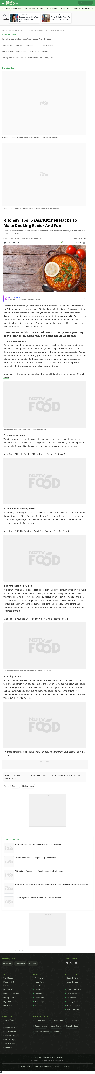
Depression (7, 990)
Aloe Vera (39, 978)
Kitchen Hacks (28, 786)
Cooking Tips (20, 963)
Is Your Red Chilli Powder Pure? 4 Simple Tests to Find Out (41, 619)
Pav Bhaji (56, 1032)
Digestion (7, 1002)
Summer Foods (9, 1024)
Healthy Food (8, 998)
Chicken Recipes (41, 1020)
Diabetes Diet (8, 982)
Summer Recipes (9, 1020)
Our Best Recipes (11, 840)
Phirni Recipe (8, 1047)
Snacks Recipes (73, 1009)
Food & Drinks (65, 8)
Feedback (47, 1066)
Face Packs (39, 998)
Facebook (59, 775)
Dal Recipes (71, 998)
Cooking (15, 786)
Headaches (7, 1005)
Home (4, 30)
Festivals (76, 8)
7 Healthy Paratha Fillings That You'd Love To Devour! (40, 454)
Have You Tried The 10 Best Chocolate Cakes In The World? (38, 844)
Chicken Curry (57, 1020)
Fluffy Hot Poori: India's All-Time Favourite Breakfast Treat (41, 531)
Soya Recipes (72, 994)
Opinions (40, 8)
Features (6, 8)
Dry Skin (38, 990)
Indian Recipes (40, 1016)
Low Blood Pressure (11, 994)
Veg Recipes (71, 974)
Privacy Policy (26, 1066)
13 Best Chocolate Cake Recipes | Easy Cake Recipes (36, 858)
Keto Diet (6, 986)
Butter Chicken (56, 1026)
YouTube (12, 778)
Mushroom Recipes (74, 990)
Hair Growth (39, 986)
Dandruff (38, 994)
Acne (37, 1005)
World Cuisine (52, 8)
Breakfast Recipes (42, 1032)
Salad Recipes (72, 982)
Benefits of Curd (9, 1032)
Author (57, 1066)
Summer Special (10, 1016)
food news (21, 775)
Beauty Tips (39, 1002)
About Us (37, 1066)
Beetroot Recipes (73, 1005)
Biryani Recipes (41, 1026)
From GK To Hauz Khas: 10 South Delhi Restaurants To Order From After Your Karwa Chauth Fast (51, 884)
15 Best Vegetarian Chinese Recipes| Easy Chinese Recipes (38, 898)
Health (5, 974)
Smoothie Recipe (10, 1043)
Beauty (37, 974)
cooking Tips (30, 8)
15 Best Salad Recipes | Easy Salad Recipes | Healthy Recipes (39, 871)
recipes (42, 775)
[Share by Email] (79, 243)
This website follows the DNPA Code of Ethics (47, 1057)
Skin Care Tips (9, 1036)
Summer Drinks (9, 1028)
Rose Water (39, 982)
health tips (30, 775)
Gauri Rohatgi (15, 238)
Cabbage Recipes (74, 1002)
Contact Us (66, 1066)
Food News (17, 8)
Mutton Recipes (73, 1020)
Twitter (79, 775)
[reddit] (18, 243)
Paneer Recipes (73, 986)
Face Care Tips (9, 1040)
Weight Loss (7, 963)
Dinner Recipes (73, 978)
